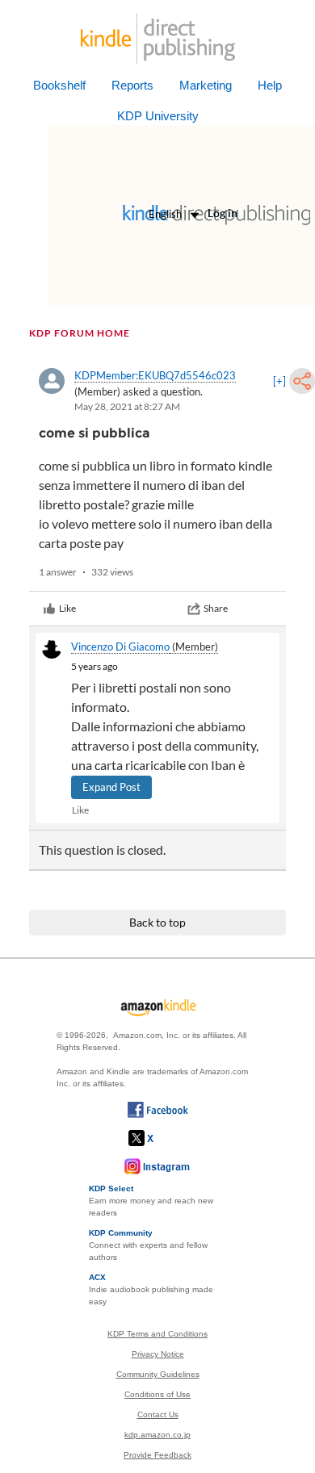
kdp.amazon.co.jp (157, 1434)
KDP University (158, 116)
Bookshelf (59, 85)
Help (270, 85)
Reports (132, 85)
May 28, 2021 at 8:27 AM (127, 406)
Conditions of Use (157, 1394)
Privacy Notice (158, 1354)
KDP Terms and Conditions (157, 1333)
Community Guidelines (158, 1374)
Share (216, 608)
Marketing (205, 85)
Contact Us (157, 1414)
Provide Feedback (157, 1454)
